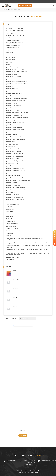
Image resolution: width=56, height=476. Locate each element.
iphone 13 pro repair (11, 134)
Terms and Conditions (24, 472)
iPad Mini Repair (10, 57)
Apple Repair (9, 33)
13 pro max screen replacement (14, 28)
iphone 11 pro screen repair (13, 76)
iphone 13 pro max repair (13, 124)
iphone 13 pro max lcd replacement (15, 122)
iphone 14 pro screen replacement (15, 187)
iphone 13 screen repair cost (14, 151)
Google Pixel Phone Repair (13, 50)
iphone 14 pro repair (11, 182)
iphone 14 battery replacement (14, 156)
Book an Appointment (25, 5)
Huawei (8, 55)
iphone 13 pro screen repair (13, 137)
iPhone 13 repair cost (12, 144)
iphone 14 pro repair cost (13, 185)
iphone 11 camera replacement (14, 67)
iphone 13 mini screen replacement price (17, 115)
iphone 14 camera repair (12, 158)
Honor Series (9, 52)
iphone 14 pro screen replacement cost (16, 190)
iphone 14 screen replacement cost (15, 199)
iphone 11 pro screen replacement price (17, 83)
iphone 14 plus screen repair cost (15, 168)
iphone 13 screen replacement (14, 153)
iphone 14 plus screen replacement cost (17, 173)
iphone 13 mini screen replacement (15, 110)
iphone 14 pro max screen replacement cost (18, 180)
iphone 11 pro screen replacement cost (16, 81)
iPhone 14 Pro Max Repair (13, 175)
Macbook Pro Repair (11, 207)
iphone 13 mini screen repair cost (15, 108)
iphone (8, 64)
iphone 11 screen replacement (14, 93)
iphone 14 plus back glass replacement (16, 161)
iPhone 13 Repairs (11, 146)
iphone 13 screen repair (12, 149)
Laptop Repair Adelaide (12, 204)
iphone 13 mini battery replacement (15, 100)
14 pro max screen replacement (14, 30)
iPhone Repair (10, 202)
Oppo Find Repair (11, 226)
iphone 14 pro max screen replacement (16, 178)
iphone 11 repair (10, 86)
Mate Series (9, 211)
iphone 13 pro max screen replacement (16, 132)
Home (4, 9)
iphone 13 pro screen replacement (15, 139)
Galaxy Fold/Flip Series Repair (14, 42)
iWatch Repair (39, 451)
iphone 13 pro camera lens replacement (17, 117)
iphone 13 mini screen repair (14, 105)
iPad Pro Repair (10, 59)
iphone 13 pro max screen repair (15, 129)
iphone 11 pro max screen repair (15, 69)
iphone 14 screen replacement (14, 197)
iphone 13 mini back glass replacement (16, 98)
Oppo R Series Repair (12, 228)
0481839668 (38, 455)
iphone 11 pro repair (11, 74)
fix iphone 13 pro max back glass (15, 35)
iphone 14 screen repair (12, 194)
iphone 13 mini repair (12, 103)
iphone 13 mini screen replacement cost (17, 112)
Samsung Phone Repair (12, 257)
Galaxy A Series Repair (12, 40)
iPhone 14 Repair (11, 192)
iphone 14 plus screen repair (14, 166)
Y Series (8, 262)
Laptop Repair (31, 451)
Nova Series (9, 216)
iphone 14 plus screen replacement (15, 170)
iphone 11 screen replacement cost (15, 96)
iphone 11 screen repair (12, 91)
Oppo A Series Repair (12, 221)
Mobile (8, 214)
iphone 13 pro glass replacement (15, 120)
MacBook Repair (10, 209)
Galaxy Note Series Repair (13, 45)
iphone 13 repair (10, 141)
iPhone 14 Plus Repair (12, 163)
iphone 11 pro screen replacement (15, 79)
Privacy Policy (34, 472)
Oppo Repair (9, 233)
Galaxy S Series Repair (12, 47)
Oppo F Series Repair (12, 223)
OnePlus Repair (10, 219)
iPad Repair (9, 62)
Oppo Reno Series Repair (13, 231)
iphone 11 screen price (12, 88)
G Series (8, 38)
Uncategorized (10, 259)
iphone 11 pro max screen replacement (16, 71)
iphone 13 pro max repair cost (14, 127)
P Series (8, 235)
